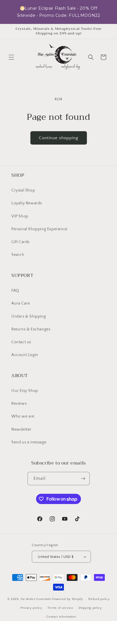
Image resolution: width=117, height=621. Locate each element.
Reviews (19, 403)
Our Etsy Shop (24, 390)
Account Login (24, 355)
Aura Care (20, 303)
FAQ (15, 290)
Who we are (22, 416)
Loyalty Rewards (26, 203)
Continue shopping (58, 137)
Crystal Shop (23, 190)
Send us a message (28, 442)
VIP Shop (19, 216)
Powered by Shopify (67, 599)
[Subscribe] (83, 478)
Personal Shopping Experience (39, 229)
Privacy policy (31, 608)
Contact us (21, 342)
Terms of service (60, 608)
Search (17, 254)
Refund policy (99, 599)
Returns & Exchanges (30, 329)
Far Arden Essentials (36, 599)
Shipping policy (90, 608)
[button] (11, 57)
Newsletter (21, 429)
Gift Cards (20, 242)
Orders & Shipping (28, 316)
